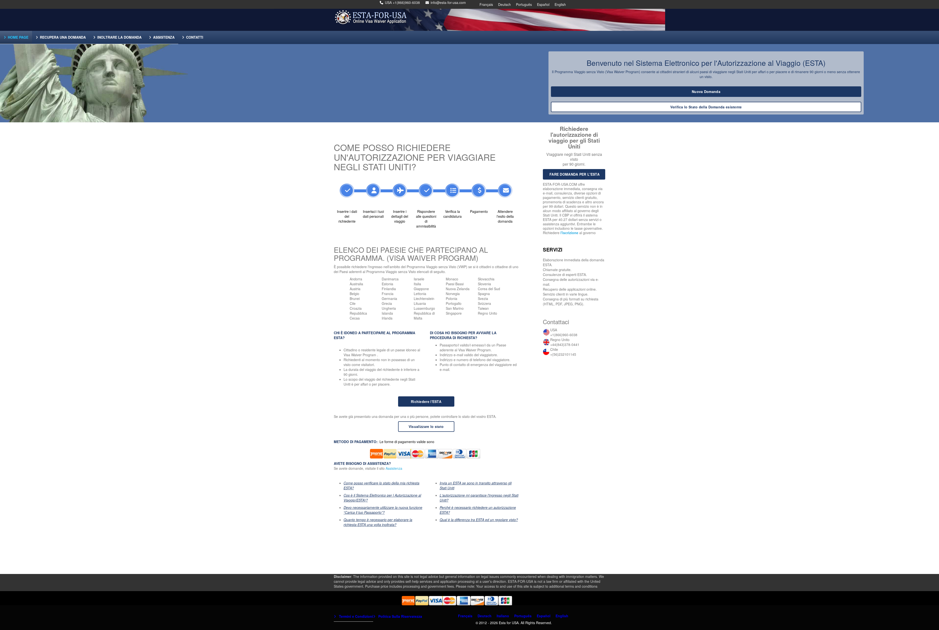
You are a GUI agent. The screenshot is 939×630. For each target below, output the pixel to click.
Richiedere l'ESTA (426, 401)
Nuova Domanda (706, 91)
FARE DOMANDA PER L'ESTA (574, 174)
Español (543, 4)
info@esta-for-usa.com (448, 2)
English (560, 4)
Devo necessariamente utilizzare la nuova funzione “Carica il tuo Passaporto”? (383, 510)
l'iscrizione (569, 232)
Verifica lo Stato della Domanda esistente (706, 106)
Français (486, 4)
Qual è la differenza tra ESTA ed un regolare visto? (479, 519)
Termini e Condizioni (355, 616)
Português (524, 4)
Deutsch (504, 4)
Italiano (503, 615)
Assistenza (394, 468)
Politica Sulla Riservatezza (399, 616)
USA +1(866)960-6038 (402, 2)
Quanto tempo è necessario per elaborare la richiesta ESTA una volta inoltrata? (378, 522)
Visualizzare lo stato (426, 426)
